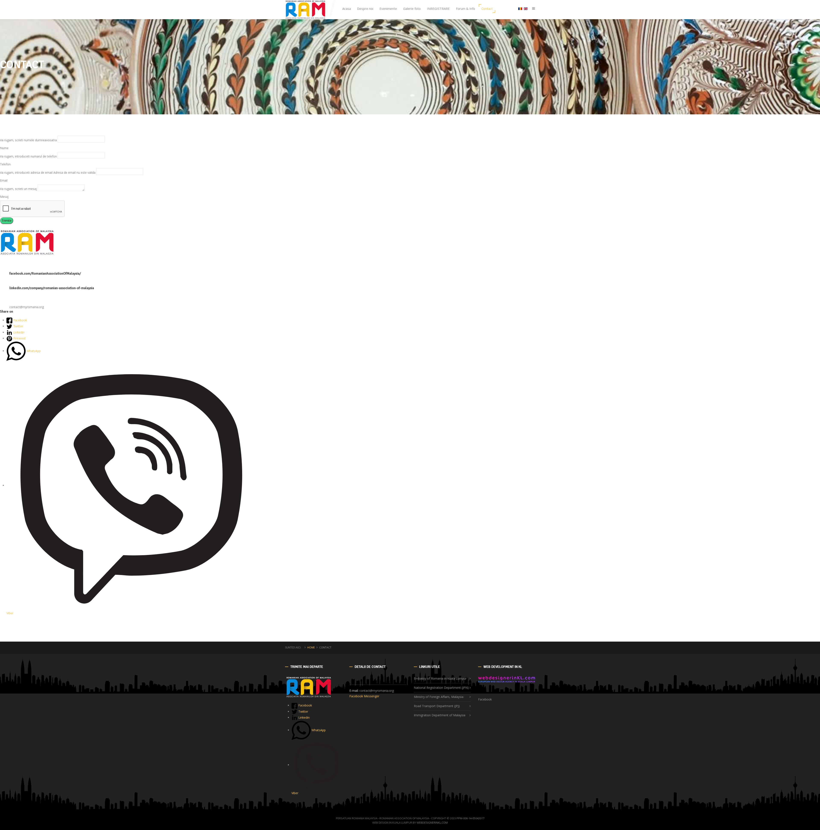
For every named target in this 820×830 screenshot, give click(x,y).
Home (311, 647)
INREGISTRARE (438, 8)
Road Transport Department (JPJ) (437, 706)
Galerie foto (412, 8)
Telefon (5, 164)
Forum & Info (465, 8)
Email (3, 180)
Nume (4, 148)
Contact (487, 8)
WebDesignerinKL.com (432, 822)
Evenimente (388, 8)
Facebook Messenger (364, 696)
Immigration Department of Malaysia (439, 715)
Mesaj (4, 197)
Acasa (346, 8)
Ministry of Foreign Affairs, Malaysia (438, 697)
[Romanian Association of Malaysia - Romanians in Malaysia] (305, 9)
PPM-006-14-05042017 (470, 818)
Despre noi (365, 8)
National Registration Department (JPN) (441, 688)
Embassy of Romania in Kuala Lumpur (440, 678)
